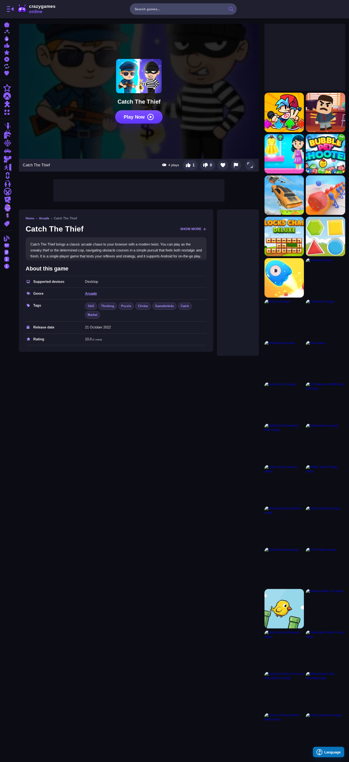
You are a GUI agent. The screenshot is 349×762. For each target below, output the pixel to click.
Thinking (107, 306)
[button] (250, 165)
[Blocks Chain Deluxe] (284, 236)
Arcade (44, 218)
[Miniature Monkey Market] (284, 526)
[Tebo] (325, 360)
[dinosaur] (6, 135)
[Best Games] (6, 38)
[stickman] (6, 127)
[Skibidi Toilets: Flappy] (325, 484)
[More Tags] (6, 223)
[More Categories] (6, 111)
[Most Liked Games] (6, 45)
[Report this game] (236, 165)
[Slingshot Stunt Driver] (284, 195)
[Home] (6, 24)
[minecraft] (6, 192)
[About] (6, 258)
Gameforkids (164, 306)
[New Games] (6, 31)
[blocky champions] (325, 732)
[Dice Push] (325, 195)
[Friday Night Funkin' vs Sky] (325, 650)
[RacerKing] (325, 278)
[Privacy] (6, 265)
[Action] (6, 88)
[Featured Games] (6, 51)
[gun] (6, 159)
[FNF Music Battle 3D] (284, 112)
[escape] (6, 167)
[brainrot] (6, 216)
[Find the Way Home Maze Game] (284, 278)
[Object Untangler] (325, 526)
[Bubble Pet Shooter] (325, 154)
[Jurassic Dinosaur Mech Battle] (284, 732)
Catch (185, 306)
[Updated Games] (6, 65)
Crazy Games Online (36, 9)
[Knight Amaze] (284, 360)
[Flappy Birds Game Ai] (284, 608)
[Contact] (6, 244)
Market (92, 315)
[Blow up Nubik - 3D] (325, 608)
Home (30, 218)
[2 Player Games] (6, 183)
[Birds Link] (284, 319)
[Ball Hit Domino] (325, 443)
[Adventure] (6, 96)
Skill (91, 306)
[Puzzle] (6, 104)
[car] (6, 151)
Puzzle (126, 306)
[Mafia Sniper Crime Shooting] (325, 691)
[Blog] (6, 238)
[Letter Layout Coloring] (284, 484)
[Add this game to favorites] (222, 165)
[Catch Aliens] (325, 319)
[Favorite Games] (6, 72)
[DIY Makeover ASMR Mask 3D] (325, 402)
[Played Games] (6, 58)
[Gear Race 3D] (284, 402)
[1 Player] (6, 175)
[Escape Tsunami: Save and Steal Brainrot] (284, 691)
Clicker (143, 306)
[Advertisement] (138, 190)
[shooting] (6, 143)
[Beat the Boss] (325, 112)
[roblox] (6, 200)
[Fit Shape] (325, 236)
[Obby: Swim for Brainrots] (284, 650)
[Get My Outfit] (284, 154)
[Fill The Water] (325, 567)
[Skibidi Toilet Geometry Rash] (284, 443)
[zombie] (6, 208)
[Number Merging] (284, 567)
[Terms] (6, 251)
